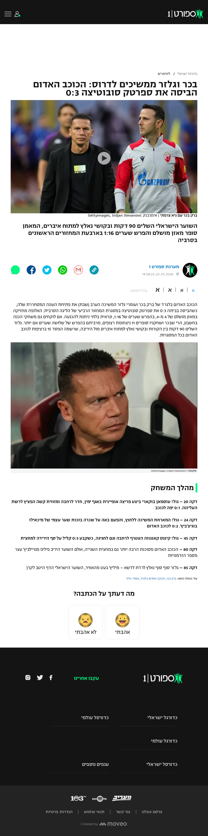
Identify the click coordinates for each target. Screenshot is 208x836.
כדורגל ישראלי (187, 74)
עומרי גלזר (132, 578)
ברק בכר (171, 578)
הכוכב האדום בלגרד (153, 578)
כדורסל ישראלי (162, 764)
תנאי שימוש (94, 812)
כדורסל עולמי (95, 717)
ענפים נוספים (95, 764)
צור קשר (123, 812)
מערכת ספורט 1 (164, 266)
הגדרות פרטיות (59, 812)
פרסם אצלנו (152, 812)
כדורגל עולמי (164, 741)
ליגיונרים (164, 74)
